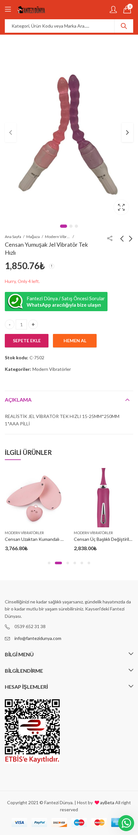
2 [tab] (71, 226)
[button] (49, 563)
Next (127, 132)
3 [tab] (76, 226)
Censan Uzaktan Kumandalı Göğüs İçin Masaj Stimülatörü (62, 539)
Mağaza (33, 236)
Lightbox (121, 207)
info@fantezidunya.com (37, 638)
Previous (10, 132)
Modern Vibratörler (58, 236)
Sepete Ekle (27, 340)
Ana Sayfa (13, 236)
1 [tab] (63, 226)
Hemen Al (75, 340)
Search (124, 26)
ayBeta (106, 802)
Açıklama (18, 399)
